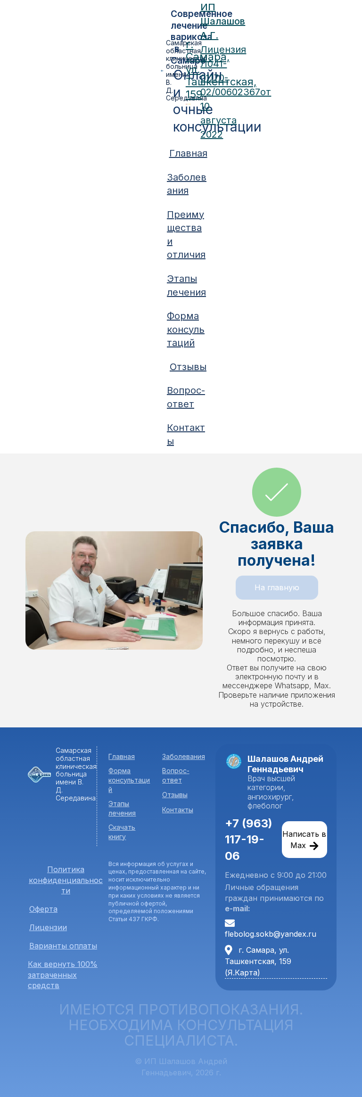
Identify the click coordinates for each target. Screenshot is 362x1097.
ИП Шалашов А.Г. (222, 21)
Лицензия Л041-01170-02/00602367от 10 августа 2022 (235, 92)
